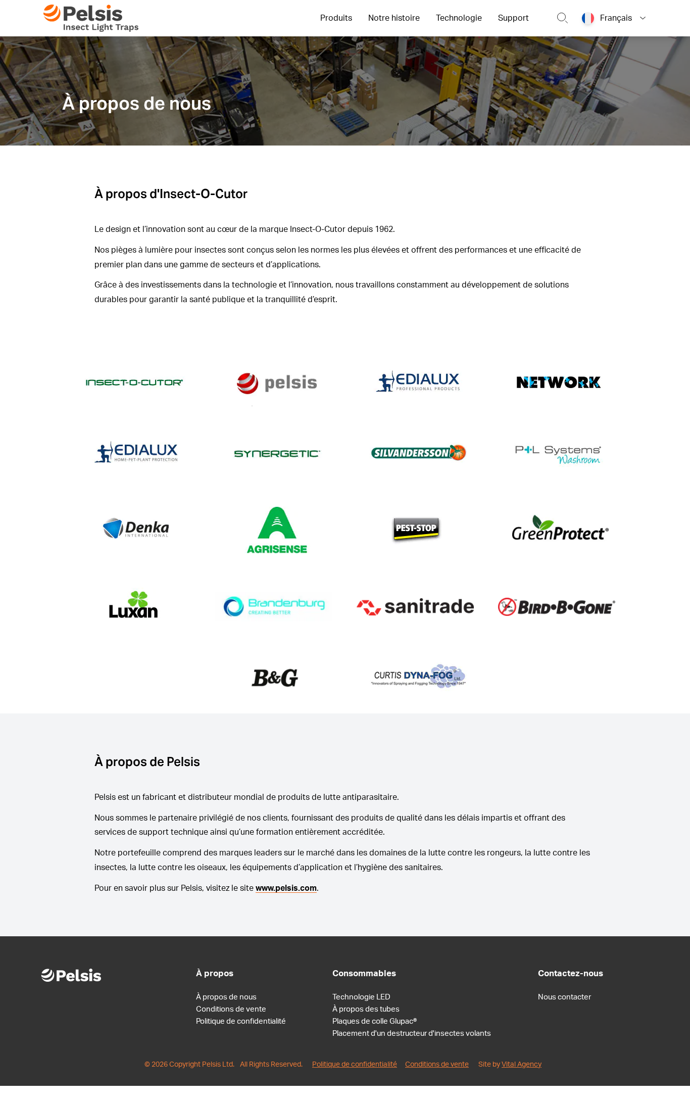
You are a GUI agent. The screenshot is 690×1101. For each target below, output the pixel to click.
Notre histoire (394, 18)
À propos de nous (226, 997)
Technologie (459, 18)
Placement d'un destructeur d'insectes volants (411, 1033)
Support (513, 18)
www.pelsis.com (286, 888)
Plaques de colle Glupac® (374, 1021)
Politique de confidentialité (241, 1021)
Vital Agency (521, 1064)
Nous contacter (564, 997)
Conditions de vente (231, 1009)
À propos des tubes (366, 1009)
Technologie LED (361, 997)
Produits (336, 18)
